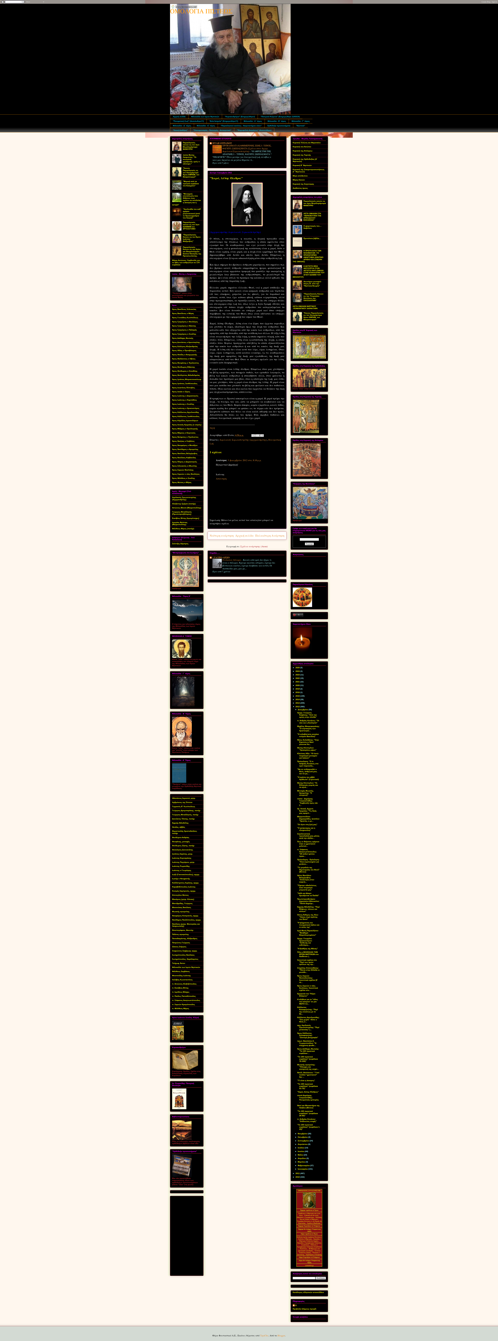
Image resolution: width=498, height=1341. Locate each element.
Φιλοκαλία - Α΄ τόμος (253, 121)
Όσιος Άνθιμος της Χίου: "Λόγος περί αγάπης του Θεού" (308, 917)
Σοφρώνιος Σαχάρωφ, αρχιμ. (184, 951)
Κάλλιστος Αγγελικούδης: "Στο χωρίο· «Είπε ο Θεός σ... (308, 1019)
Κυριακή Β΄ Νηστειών (302, 165)
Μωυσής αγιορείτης (180, 911)
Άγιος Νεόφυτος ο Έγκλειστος (185, 437)
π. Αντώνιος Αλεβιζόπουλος (184, 984)
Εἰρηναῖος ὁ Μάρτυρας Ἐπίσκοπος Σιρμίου (310, 1240)
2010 (298, 1177)
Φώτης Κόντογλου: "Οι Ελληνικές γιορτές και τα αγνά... (307, 785)
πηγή (212, 427)
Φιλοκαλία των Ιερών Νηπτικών (205, 117)
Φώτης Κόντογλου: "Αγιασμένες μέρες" (306, 749)
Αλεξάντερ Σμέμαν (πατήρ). (184, 504)
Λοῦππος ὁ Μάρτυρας (305, 1239)
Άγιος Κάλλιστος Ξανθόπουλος (185, 416)
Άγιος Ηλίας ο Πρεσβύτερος (184, 350)
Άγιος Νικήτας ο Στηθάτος (183, 441)
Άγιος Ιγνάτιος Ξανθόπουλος (184, 383)
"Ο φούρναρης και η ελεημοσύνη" (306, 829)
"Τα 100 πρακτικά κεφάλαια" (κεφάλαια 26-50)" (307, 1113)
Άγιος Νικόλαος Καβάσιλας (184, 458)
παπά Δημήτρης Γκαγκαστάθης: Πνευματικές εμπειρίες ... (308, 1098)
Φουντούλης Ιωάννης (181, 975)
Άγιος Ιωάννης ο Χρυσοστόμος (185, 408)
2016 (298, 692)
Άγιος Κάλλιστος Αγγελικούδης (185, 412)
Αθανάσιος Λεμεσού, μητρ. (184, 798)
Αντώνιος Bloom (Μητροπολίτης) (186, 508)
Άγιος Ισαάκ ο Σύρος (181, 392)
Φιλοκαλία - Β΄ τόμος (277, 121)
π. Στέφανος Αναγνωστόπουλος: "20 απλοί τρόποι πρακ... (307, 852)
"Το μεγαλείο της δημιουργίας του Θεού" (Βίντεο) (308, 869)
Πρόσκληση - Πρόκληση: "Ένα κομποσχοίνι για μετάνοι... (308, 862)
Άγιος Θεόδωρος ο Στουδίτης (184, 371)
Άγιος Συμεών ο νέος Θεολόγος (186, 474)
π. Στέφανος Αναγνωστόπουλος (186, 1000)
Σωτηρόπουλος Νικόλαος (183, 955)
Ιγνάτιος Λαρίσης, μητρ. (182, 854)
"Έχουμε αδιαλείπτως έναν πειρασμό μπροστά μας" (306, 887)
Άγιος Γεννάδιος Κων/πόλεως (185, 317)
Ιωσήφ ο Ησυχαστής (181, 879)
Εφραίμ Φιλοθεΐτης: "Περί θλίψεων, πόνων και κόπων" (308, 909)
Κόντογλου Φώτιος (180, 895)
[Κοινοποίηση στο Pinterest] (262, 435)
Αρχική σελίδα (179, 117)
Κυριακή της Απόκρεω (302, 151)
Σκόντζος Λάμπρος (180, 544)
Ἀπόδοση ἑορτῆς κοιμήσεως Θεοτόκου (309, 1237)
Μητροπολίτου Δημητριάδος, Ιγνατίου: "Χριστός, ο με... (308, 819)
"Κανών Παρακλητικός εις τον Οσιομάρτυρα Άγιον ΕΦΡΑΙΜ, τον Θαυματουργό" (191, 172)
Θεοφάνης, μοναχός (181, 842)
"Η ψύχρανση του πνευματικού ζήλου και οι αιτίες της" (308, 925)
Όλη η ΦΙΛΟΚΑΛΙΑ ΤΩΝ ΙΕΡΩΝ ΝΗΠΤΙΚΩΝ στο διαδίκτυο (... (308, 954)
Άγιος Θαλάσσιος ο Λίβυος (183, 359)
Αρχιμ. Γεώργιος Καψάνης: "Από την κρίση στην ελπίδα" (307, 715)
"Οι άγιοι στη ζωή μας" (307, 824)
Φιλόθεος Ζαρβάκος (181, 971)
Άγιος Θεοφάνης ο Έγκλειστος (185, 363)
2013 (298, 703)
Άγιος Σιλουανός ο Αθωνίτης (184, 466)
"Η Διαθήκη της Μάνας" (307, 949)
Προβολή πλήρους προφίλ (304, 1309)
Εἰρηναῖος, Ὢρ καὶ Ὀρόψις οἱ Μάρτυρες (311, 1218)
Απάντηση (221, 478)
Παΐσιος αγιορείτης (180, 934)
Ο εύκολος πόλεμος (232, 559)
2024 (298, 671)
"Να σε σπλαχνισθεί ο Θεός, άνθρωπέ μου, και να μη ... (307, 771)
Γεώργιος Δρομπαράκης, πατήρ (186, 810)
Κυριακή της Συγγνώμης (303, 184)
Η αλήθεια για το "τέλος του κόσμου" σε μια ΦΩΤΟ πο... (307, 1001)
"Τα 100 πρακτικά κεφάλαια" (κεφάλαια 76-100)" (307, 1059)
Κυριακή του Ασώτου (302, 147)
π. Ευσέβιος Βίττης (180, 988)
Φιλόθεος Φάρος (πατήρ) (183, 529)
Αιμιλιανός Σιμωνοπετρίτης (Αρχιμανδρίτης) (184, 498)
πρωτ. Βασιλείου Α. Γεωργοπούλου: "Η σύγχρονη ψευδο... (306, 1043)
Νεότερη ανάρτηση (222, 535)
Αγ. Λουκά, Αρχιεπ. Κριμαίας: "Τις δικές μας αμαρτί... (307, 811)
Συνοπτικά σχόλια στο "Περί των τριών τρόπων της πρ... (307, 962)
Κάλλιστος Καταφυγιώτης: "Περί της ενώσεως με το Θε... (307, 1010)
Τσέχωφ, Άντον (178, 963)
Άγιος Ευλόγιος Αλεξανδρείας (185, 346)
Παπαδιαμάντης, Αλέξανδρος (184, 938)
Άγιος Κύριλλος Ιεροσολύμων (185, 420)
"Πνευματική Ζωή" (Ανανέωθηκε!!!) (188, 121)
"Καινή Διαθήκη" (180, 130)
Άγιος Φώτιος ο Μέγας (181, 482)
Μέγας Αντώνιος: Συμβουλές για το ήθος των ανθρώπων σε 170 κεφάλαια (186, 262)
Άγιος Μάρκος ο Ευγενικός (183, 433)
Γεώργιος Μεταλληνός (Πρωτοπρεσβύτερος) (182, 513)
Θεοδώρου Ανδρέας (180, 837)
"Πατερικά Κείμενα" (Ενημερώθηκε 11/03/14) (280, 117)
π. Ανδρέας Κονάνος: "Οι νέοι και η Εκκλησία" (308, 722)
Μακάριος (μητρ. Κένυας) (183, 899)
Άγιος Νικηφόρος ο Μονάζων (185, 445)
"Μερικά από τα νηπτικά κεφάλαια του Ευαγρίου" (191, 183)
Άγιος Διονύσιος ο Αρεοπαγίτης (186, 342)
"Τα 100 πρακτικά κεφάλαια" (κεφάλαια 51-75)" (307, 1086)
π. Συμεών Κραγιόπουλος (183, 1004)
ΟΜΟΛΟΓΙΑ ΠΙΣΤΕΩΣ (201, 11)
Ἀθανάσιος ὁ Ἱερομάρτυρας (305, 1217)
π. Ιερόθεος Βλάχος (180, 992)
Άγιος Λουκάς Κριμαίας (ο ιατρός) (186, 425)
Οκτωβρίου (303, 1137)
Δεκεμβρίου (303, 710)
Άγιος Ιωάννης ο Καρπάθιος (184, 400)
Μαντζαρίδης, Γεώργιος (182, 903)
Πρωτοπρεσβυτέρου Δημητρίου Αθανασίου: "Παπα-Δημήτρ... (308, 901)
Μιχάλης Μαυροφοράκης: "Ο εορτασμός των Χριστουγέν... (308, 728)
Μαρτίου (302, 1162)
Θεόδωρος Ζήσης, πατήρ (183, 846)
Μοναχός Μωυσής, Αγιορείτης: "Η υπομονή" (305, 793)
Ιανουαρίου (303, 1169)
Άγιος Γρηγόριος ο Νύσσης (184, 326)
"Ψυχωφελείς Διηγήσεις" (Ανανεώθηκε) (254, 130)
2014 (298, 699)
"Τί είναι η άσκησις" (306, 1080)
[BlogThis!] (255, 435)
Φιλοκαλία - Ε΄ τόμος (206, 126)
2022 (298, 678)
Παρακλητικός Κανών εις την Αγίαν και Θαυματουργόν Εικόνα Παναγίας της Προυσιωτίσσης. (192, 251)
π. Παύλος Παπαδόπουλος (184, 996)
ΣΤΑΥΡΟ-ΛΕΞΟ (221, 557)
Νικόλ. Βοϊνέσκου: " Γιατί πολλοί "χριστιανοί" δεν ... (308, 1075)
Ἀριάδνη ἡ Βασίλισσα (313, 1223)
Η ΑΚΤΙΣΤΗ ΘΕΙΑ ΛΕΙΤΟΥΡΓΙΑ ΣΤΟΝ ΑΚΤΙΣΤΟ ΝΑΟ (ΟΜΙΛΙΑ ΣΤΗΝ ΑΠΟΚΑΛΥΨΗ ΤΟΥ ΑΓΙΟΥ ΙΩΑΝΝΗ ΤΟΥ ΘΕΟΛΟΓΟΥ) (308, 271)
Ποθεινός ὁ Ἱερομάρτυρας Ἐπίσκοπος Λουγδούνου (309, 1246)
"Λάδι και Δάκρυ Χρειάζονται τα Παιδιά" (308, 894)
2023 (298, 675)
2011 (298, 1173)
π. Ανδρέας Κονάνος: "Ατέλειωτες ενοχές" (307, 1120)
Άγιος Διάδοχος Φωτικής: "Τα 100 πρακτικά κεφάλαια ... (308, 1051)
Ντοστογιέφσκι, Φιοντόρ (182, 930)
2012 (298, 707)
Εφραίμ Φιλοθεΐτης (180, 823)
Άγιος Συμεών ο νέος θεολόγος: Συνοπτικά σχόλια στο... (307, 988)
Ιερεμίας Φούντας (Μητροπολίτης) (179, 523)
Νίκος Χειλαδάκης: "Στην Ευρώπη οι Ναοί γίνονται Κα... (308, 742)
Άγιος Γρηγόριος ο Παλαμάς (184, 330)
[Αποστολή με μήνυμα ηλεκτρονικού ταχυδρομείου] (252, 435)
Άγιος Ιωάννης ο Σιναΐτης (183, 404)
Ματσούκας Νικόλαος (181, 907)
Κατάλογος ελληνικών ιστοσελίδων (308, 1292)
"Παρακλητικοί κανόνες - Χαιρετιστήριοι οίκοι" (241, 126)
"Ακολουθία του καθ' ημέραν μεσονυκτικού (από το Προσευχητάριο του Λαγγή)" (192, 213)
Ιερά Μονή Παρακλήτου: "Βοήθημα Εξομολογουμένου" (308, 933)
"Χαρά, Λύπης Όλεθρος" (308, 1092)
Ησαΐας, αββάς (178, 827)
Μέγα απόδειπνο (300, 176)
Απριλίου (302, 1158)
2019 (298, 689)
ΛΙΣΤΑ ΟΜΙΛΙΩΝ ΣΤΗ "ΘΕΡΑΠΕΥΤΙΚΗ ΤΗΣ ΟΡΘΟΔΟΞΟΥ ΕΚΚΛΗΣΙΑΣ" (312, 216)
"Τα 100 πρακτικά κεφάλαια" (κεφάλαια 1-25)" (308, 1127)
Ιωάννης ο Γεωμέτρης (181, 870)
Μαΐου (301, 1155)
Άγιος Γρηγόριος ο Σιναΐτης (184, 334)
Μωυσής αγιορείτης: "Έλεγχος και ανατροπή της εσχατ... (308, 1067)
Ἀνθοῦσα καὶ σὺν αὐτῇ (311, 1215)
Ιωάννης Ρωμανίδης (181, 866)
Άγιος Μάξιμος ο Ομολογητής (185, 429)
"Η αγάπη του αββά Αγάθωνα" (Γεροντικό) (308, 778)
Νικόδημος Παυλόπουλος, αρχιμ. (186, 920)
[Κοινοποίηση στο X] (257, 435)
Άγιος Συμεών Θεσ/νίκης (182, 470)
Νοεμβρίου (303, 1134)
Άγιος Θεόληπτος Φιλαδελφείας (186, 375)
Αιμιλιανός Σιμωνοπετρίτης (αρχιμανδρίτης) (243, 439)
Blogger (281, 1335)
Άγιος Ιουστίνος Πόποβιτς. (183, 388)
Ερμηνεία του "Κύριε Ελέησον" (306, 995)
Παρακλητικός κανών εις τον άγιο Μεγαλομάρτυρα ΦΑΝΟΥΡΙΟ (191, 146)
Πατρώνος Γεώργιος (181, 943)
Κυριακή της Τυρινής (302, 155)
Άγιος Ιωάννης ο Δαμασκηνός (185, 396)
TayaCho (264, 1335)
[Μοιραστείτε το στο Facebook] (260, 435)
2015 (298, 696)
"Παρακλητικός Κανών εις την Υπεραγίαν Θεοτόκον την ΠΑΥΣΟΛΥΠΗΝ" (313, 297)
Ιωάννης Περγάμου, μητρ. (183, 862)
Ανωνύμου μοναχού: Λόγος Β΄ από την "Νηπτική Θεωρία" (312, 283)
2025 (298, 668)
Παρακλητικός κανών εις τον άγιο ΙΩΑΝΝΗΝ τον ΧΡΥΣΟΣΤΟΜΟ (191, 225)
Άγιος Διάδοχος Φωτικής (182, 338)
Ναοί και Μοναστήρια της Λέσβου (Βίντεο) (308, 1106)
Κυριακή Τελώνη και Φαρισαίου (307, 143)
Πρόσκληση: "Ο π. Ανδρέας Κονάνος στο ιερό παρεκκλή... (308, 763)
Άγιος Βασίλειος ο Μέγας (183, 313)
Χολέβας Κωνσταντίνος (182, 980)
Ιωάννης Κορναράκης (181, 858)
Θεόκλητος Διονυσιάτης (182, 850)
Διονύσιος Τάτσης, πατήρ (183, 819)
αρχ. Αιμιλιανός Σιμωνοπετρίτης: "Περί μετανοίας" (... (308, 1027)
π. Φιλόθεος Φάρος (180, 1008)
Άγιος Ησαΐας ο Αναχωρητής (184, 355)
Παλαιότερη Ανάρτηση (269, 535)
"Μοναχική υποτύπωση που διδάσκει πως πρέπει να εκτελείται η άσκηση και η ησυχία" (186, 199)
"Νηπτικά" (300, 126)
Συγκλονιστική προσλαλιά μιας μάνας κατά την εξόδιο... (308, 836)
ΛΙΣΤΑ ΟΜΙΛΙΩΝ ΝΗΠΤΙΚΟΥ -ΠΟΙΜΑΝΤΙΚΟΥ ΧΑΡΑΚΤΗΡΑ (305, 307)
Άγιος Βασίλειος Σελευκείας (184, 309)
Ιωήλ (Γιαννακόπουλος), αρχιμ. (186, 874)
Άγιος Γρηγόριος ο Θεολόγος (185, 322)
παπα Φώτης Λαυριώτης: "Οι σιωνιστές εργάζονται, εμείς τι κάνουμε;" (191, 159)
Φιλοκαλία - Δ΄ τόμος (182, 126)
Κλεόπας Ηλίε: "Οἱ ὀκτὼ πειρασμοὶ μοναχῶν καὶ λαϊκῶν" (308, 755)
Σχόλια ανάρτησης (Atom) (254, 546)
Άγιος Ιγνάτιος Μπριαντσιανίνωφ (186, 379)
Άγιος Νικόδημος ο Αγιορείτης (185, 449)
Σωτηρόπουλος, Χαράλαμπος (185, 959)
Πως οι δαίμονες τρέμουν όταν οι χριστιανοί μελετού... (308, 844)
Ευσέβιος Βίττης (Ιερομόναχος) (185, 518)
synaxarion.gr (309, 1265)
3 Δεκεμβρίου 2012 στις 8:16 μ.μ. (245, 460)
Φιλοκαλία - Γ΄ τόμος (301, 121)
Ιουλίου (301, 1148)
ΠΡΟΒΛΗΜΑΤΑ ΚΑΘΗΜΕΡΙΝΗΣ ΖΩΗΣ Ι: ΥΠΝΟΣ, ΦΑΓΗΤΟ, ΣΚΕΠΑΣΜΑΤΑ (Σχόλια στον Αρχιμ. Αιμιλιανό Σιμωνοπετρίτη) (246, 148)
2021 (298, 682)
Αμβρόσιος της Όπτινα (182, 802)
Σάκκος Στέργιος (179, 947)
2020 (298, 685)
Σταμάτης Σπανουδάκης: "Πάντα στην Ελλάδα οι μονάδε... (308, 970)
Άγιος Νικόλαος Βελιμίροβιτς (184, 453)
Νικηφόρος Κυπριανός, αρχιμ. (185, 916)
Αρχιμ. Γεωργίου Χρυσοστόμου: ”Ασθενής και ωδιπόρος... (304, 941)
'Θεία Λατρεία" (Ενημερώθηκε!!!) (223, 121)
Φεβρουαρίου (304, 1165)
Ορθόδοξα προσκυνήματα (278, 126)
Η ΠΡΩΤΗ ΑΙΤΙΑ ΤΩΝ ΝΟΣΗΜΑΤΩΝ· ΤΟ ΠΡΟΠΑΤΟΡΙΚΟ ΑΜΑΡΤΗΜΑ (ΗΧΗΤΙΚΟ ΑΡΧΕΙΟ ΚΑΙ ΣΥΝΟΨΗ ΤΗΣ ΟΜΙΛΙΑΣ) (308, 256)
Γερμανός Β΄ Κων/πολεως (183, 806)
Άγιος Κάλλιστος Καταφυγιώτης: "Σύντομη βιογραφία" (307, 1035)
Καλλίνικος (303, 1249)
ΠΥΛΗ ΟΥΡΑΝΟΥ (222, 143)
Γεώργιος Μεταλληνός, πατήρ (185, 815)
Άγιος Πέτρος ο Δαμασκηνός (184, 462)
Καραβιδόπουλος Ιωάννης (183, 887)
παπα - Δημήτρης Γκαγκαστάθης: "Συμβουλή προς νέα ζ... (307, 802)
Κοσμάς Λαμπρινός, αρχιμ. (184, 891)
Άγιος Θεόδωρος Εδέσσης (183, 367)
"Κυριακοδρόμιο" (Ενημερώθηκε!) (240, 117)
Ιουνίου (301, 1151)
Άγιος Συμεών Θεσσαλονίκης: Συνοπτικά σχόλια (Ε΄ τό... (307, 979)
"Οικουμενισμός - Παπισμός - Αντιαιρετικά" (212, 130)
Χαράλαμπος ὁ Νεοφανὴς (314, 1254)
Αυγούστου (303, 1144)
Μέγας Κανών (299, 180)
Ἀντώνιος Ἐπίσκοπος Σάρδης (309, 1252)
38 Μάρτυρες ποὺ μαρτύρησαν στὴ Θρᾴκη (309, 1250)
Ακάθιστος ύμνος (300, 188)
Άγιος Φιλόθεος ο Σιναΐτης (183, 478)
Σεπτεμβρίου (304, 1141)
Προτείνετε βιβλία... (312, 238)
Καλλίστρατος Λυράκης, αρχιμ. (185, 883)
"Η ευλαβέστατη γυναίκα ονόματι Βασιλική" (308, 735)
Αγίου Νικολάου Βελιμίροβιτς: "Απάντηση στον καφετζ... (305, 878)
